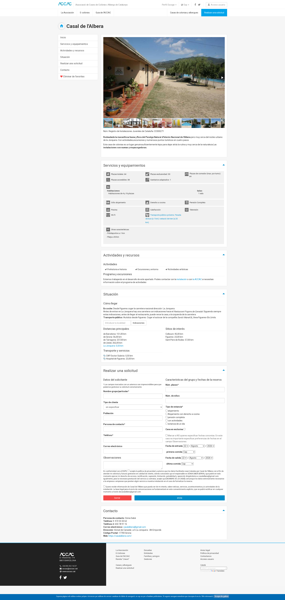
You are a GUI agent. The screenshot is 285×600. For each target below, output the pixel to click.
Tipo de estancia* (174, 407)
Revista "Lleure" (122, 559)
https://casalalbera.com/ (120, 536)
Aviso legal (205, 550)
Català (203, 565)
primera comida (174, 452)
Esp (185, 5)
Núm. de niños (173, 396)
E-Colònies (120, 553)
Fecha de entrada (174, 446)
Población (108, 413)
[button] (222, 77)
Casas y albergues (124, 565)
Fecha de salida (173, 458)
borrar (117, 498)
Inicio (63, 37)
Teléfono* (108, 435)
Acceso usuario (217, 5)
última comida (173, 464)
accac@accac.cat (70, 568)
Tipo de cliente (110, 402)
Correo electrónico (112, 446)
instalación (182, 279)
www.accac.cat (68, 571)
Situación (65, 57)
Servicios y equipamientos (74, 44)
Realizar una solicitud (214, 12)
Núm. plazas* (172, 385)
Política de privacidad (209, 553)
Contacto (64, 70)
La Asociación (67, 12)
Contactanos (205, 556)
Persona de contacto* (114, 424)
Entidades (148, 553)
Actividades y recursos (72, 50)
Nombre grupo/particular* (116, 391)
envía (179, 498)
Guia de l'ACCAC (103, 12)
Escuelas (148, 550)
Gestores (148, 559)
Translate (220, 571)
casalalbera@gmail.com (134, 527)
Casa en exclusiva (174, 429)
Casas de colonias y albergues (184, 12)
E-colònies (85, 12)
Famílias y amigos (151, 556)
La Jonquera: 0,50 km (113, 346)
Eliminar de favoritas (73, 76)
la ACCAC (197, 279)
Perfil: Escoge (168, 5)
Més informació (207, 596)
